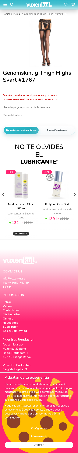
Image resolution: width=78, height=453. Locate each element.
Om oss (8, 318)
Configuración (39, 428)
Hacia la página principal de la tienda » (26, 107)
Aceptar (39, 445)
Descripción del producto (21, 130)
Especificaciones (57, 130)
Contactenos (11, 310)
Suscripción (10, 327)
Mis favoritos (11, 314)
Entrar (7, 302)
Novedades (10, 323)
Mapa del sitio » (12, 115)
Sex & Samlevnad (15, 331)
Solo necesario (39, 436)
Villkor (7, 306)
